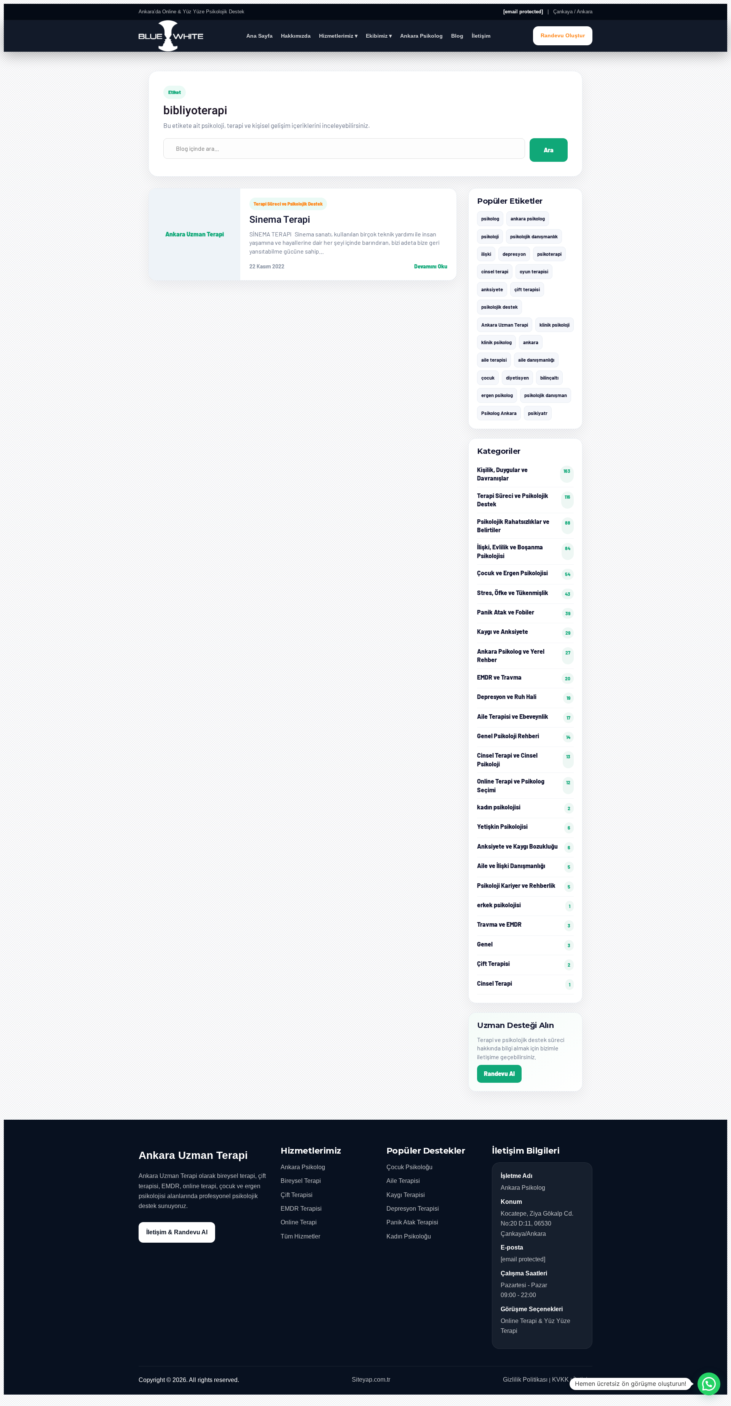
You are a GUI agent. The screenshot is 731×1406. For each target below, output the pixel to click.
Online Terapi (299, 1222)
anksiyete (492, 289)
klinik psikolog (496, 342)
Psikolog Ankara (499, 413)
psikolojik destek (499, 307)
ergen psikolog (497, 395)
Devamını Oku (430, 266)
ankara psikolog (528, 218)
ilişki (486, 254)
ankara (530, 342)
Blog (457, 36)
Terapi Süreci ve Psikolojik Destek (288, 203)
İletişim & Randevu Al (176, 1232)
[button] (708, 1383)
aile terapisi (494, 360)
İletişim (481, 36)
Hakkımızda (296, 36)
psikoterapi (549, 254)
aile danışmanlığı (536, 360)
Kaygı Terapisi (405, 1195)
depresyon (514, 254)
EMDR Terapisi (301, 1208)
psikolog (490, 218)
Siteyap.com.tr (371, 1379)
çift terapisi (527, 289)
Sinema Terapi (279, 220)
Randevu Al (499, 1073)
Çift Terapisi (297, 1195)
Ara (549, 149)
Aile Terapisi (403, 1181)
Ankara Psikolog (421, 36)
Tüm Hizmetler (300, 1236)
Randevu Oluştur (563, 35)
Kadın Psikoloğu (408, 1236)
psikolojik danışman (545, 395)
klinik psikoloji (554, 325)
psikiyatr (537, 413)
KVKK (560, 1379)
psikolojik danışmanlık (534, 236)
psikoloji (490, 236)
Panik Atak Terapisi (412, 1222)
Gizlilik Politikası (525, 1379)
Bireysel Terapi (301, 1181)
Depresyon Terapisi (412, 1208)
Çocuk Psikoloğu (409, 1167)
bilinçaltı (549, 378)
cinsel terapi (494, 271)
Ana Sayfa (259, 36)
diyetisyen (517, 378)
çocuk (488, 378)
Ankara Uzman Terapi (504, 325)
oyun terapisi (534, 271)
